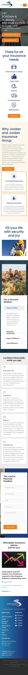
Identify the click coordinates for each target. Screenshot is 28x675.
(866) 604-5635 (11, 651)
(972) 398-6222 (9, 653)
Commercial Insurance (11, 35)
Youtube (20, 625)
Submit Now (10, 527)
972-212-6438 (7, 655)
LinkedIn (19, 620)
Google (20, 623)
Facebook (20, 615)
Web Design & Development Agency (12, 664)
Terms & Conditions (19, 609)
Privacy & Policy (7, 609)
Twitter (19, 618)
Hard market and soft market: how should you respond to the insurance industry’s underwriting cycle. (14, 575)
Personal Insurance (10, 40)
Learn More (14, 116)
